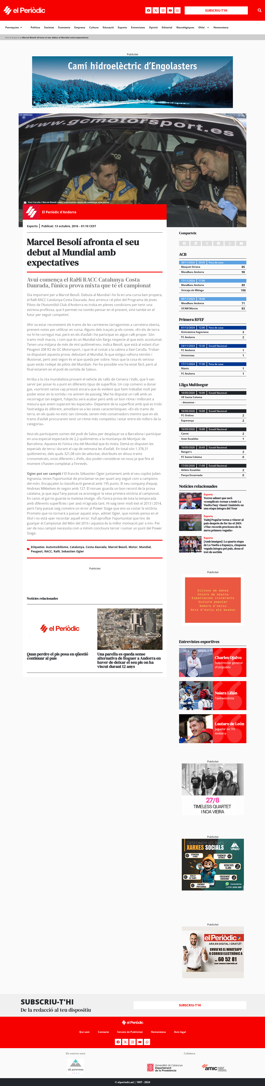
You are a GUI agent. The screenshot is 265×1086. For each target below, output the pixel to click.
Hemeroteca (220, 27)
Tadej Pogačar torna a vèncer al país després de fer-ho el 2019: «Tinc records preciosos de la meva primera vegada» (224, 525)
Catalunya (77, 547)
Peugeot (37, 551)
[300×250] (213, 625)
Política (35, 27)
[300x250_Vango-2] (213, 889)
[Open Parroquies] (21, 27)
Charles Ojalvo (228, 657)
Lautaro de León (229, 724)
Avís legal (180, 1032)
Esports (122, 27)
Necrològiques (185, 27)
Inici (7, 37)
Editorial (167, 27)
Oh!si (201, 27)
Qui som (84, 1032)
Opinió (153, 27)
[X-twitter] (156, 10)
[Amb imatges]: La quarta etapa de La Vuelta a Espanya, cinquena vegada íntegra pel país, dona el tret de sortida (225, 546)
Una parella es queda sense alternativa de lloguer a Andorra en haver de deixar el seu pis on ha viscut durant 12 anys (129, 660)
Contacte (103, 1032)
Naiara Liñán (226, 693)
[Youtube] (170, 10)
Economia (64, 27)
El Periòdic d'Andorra (59, 212)
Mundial (145, 547)
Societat (49, 27)
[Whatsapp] (177, 10)
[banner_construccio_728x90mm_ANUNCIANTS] (95, 586)
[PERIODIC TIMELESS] (213, 814)
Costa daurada (96, 547)
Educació (108, 27)
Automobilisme (57, 547)
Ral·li (57, 551)
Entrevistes (138, 27)
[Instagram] (163, 10)
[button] (259, 10)
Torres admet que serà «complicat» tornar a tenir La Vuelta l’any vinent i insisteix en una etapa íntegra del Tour (224, 503)
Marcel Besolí (117, 547)
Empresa (79, 27)
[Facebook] (148, 10)
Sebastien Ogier (72, 551)
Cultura (94, 27)
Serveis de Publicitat (130, 1032)
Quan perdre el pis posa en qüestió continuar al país (57, 656)
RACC (48, 551)
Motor (133, 547)
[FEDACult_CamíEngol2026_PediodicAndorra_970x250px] (132, 107)
